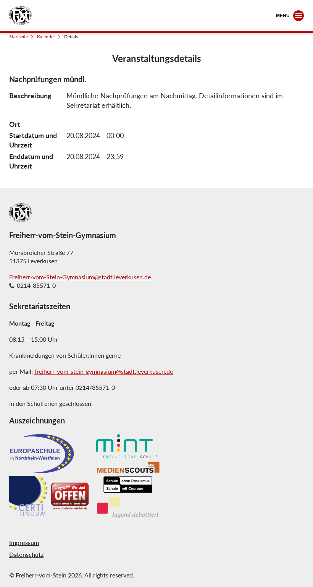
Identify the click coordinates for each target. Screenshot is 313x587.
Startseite (18, 36)
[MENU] (298, 15)
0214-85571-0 (36, 285)
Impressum (24, 542)
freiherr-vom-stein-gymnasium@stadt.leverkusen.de (103, 371)
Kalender (46, 36)
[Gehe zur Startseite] (20, 15)
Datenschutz (26, 554)
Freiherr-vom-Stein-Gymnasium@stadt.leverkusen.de (80, 276)
